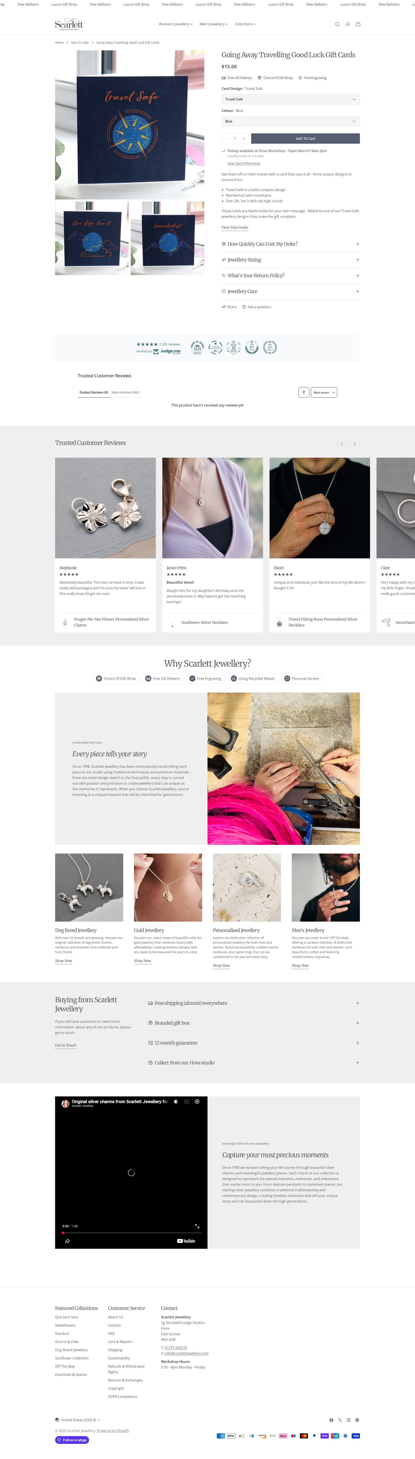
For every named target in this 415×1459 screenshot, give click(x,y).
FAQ (111, 1333)
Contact (114, 1325)
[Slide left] (342, 444)
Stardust (62, 1333)
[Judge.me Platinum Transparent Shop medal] (215, 347)
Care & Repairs (120, 1341)
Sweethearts (65, 1325)
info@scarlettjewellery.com (187, 1353)
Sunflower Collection (72, 1358)
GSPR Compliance (122, 1396)
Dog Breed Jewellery (71, 1350)
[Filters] (303, 392)
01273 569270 (176, 1347)
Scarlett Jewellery (81, 1430)
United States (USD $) (78, 1420)
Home (59, 42)
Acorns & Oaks (67, 1341)
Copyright (116, 1388)
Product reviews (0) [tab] (94, 392)
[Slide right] (355, 444)
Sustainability (119, 1358)
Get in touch (66, 1045)
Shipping (115, 1350)
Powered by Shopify (113, 1430)
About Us (115, 1317)
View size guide (235, 227)
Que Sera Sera (66, 1317)
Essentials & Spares (71, 1374)
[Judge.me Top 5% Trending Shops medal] (270, 347)
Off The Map (65, 1366)
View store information (244, 163)
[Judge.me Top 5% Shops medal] (252, 347)
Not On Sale (80, 42)
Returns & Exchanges (125, 1380)
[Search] (337, 24)
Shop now (63, 961)
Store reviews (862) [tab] (125, 392)
